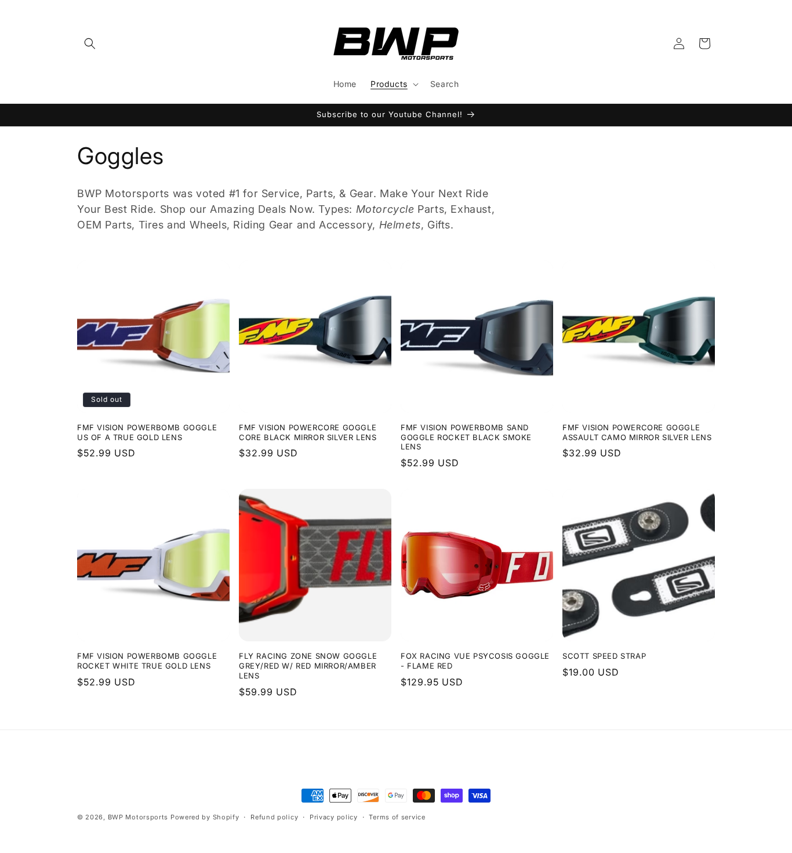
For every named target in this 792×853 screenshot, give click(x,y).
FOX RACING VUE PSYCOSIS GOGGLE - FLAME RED (475, 660)
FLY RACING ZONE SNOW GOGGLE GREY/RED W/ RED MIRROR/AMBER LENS (308, 665)
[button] (90, 43)
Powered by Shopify (204, 817)
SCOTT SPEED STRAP (604, 655)
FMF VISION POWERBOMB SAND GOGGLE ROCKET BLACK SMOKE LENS (466, 437)
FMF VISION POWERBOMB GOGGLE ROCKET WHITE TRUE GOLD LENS (147, 660)
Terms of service (397, 817)
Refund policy (274, 817)
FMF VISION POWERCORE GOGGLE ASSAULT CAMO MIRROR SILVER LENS (637, 432)
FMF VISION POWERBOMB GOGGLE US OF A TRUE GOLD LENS (147, 432)
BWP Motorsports (138, 817)
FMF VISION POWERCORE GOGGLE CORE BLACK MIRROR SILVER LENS (307, 432)
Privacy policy (334, 817)
